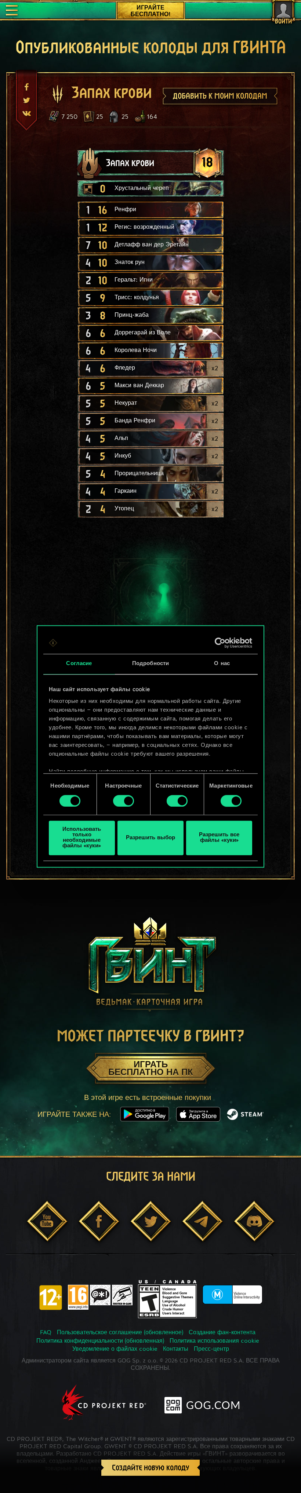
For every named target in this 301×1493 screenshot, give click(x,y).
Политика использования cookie (214, 1341)
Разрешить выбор (150, 838)
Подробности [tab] (150, 664)
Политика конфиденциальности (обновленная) (100, 1341)
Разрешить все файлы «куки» (219, 838)
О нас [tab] (222, 664)
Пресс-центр (211, 1349)
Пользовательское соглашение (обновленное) (120, 1333)
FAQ (45, 1333)
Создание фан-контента (222, 1333)
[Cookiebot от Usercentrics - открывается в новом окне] (220, 642)
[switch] (123, 801)
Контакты (175, 1349)
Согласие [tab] (79, 664)
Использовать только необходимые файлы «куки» (81, 838)
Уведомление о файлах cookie (114, 1349)
